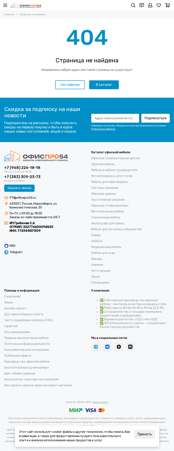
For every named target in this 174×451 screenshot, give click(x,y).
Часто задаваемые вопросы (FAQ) (28, 320)
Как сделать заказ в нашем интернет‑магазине (38, 385)
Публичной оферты (103, 128)
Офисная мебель (103, 164)
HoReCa (96, 241)
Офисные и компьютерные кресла (115, 158)
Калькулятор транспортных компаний (31, 379)
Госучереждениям (17, 332)
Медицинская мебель (106, 247)
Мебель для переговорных (109, 182)
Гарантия (11, 326)
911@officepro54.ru (23, 198)
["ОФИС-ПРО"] (26, 5)
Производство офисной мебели (26, 361)
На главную (70, 85)
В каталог (104, 85)
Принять (145, 434)
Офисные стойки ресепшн (109, 205)
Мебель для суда (103, 253)
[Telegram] (96, 346)
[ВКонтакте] (107, 346)
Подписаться (156, 118)
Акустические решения (108, 200)
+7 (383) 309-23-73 (22, 176)
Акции (95, 276)
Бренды (96, 259)
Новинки (97, 265)
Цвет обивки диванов (19, 373)
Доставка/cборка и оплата (23, 314)
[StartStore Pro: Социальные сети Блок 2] (130, 346)
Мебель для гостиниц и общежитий (116, 229)
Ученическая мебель (105, 217)
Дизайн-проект (15, 308)
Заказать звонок (19, 188)
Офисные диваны (103, 194)
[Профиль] (150, 5)
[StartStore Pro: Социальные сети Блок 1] (118, 346)
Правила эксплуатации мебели (26, 338)
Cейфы (96, 235)
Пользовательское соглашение (26, 350)
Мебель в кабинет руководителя (114, 170)
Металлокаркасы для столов (111, 176)
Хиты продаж (101, 271)
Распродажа (100, 282)
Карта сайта (100, 402)
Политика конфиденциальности (27, 344)
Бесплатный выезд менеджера (26, 367)
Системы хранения (104, 188)
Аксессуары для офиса (107, 223)
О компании (12, 296)
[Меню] (5, 5)
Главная (9, 14)
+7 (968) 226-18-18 (22, 167)
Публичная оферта (17, 356)
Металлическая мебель (107, 211)
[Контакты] (142, 5)
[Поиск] (133, 5)
